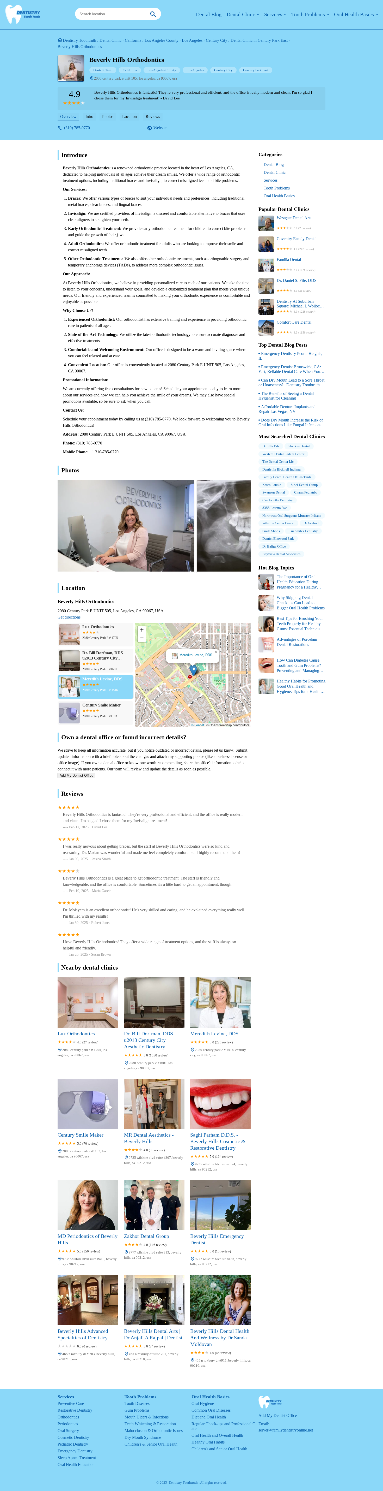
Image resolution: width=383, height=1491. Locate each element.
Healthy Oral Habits (208, 1442)
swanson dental (273, 492)
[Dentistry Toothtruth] (22, 15)
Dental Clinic (241, 14)
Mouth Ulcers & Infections (147, 1417)
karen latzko (271, 485)
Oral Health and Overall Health (217, 1435)
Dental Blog (208, 14)
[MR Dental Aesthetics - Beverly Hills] (154, 1104)
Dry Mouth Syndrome (143, 1437)
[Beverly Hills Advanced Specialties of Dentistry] (88, 1300)
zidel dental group (304, 485)
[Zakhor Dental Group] (154, 1205)
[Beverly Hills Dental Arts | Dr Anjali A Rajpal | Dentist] (154, 1300)
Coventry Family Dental (297, 243)
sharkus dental (299, 446)
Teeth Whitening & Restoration (150, 1424)
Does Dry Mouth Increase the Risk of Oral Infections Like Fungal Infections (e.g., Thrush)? (290, 422)
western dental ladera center (283, 454)
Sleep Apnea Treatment (77, 1458)
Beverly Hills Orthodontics (80, 46)
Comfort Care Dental (296, 327)
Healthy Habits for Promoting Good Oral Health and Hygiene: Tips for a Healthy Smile (291, 686)
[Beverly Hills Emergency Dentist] (220, 1205)
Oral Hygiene (202, 1403)
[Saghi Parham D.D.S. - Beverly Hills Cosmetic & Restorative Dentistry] (220, 1104)
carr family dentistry (277, 500)
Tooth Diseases (137, 1403)
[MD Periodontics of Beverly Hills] (88, 1205)
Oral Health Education (76, 1464)
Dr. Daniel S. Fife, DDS (297, 285)
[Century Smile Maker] (88, 1104)
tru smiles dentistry (303, 531)
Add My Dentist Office (76, 775)
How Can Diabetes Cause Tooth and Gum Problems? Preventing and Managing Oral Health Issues (289, 665)
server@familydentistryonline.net (285, 1430)
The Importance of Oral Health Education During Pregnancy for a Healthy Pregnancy (288, 582)
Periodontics (68, 1424)
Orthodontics (68, 1417)
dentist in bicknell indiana (281, 469)
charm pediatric (305, 492)
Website (159, 128)
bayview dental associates (281, 554)
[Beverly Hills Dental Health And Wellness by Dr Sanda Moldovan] (220, 1300)
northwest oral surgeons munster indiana (291, 516)
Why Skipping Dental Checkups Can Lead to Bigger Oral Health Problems (301, 602)
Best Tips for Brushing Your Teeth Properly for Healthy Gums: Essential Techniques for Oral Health (290, 624)
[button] (193, 671)
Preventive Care (71, 1403)
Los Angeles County (161, 40)
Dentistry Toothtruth (79, 40)
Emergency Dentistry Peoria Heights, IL (290, 355)
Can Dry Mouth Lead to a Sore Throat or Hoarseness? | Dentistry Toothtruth (291, 382)
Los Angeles (192, 40)
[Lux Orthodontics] (88, 1002)
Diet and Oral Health (208, 1417)
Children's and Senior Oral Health (219, 1449)
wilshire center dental (278, 523)
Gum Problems (137, 1410)
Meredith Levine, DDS (196, 655)
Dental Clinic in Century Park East (259, 40)
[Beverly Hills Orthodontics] (73, 71)
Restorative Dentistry (75, 1410)
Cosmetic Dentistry (73, 1437)
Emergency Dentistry (75, 1451)
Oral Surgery (68, 1430)
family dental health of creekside (287, 477)
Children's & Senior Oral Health (151, 1444)
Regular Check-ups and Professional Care (223, 1426)
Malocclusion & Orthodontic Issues (154, 1430)
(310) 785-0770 (77, 128)
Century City (216, 40)
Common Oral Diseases (211, 1410)
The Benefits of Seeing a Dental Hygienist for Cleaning (286, 395)
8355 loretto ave (274, 508)
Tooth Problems (308, 14)
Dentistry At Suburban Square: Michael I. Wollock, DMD (300, 306)
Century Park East (255, 70)
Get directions (69, 617)
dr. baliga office (274, 546)
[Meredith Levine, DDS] (220, 1002)
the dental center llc (278, 462)
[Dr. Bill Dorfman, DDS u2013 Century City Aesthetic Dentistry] (154, 1002)
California (133, 40)
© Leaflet (197, 725)
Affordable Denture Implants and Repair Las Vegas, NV (287, 409)
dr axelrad (311, 523)
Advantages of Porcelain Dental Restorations (297, 642)
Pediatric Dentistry (73, 1444)
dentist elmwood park (278, 538)
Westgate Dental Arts (294, 223)
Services (273, 14)
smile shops (271, 531)
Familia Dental (296, 264)
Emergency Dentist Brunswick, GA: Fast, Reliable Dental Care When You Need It (289, 369)
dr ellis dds (270, 446)
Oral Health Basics (354, 14)
